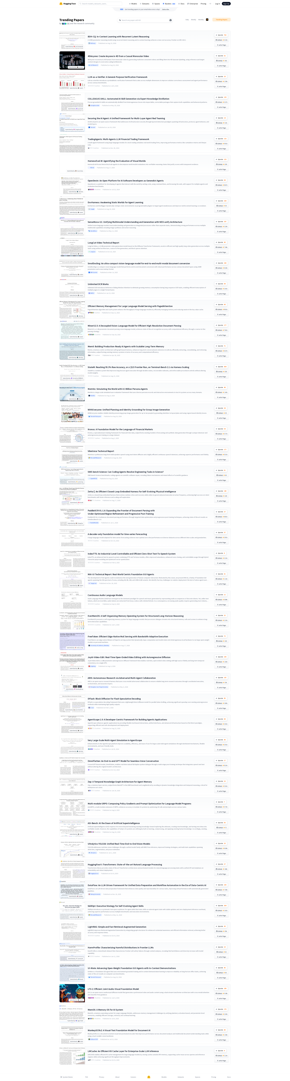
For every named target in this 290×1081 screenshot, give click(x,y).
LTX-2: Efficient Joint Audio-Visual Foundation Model (113, 989)
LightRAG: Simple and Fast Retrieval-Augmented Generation (117, 926)
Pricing (203, 4)
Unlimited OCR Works (98, 284)
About (117, 1077)
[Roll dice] (170, 20)
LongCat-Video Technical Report (103, 242)
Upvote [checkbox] (222, 35)
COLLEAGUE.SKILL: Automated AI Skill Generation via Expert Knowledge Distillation (128, 98)
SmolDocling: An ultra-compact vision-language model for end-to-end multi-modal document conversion (139, 263)
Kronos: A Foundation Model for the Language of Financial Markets (120, 429)
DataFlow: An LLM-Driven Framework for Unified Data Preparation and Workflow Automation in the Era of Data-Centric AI (147, 885)
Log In (217, 4)
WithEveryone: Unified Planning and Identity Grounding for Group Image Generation (129, 409)
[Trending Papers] (207, 19)
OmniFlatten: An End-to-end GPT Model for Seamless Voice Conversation (123, 761)
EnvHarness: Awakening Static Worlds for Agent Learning (115, 202)
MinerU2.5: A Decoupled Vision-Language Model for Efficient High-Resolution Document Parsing (134, 325)
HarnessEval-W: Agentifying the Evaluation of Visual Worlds (117, 160)
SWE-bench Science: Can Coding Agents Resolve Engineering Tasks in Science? (126, 471)
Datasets (145, 4)
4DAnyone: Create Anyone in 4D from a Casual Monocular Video (118, 56)
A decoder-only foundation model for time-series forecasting (117, 534)
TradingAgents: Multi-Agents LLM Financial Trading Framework (118, 139)
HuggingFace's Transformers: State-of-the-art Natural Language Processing (125, 864)
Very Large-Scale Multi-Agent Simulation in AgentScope (115, 740)
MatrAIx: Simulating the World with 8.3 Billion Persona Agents (118, 388)
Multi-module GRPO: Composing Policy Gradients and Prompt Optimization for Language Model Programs (139, 803)
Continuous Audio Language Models (105, 595)
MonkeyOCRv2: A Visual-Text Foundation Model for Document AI (119, 1030)
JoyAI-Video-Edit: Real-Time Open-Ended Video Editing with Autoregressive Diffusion (129, 657)
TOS (86, 1077)
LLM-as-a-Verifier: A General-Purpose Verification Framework (117, 77)
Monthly (201, 20)
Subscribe (165, 9)
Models (134, 4)
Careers (133, 1077)
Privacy (101, 1077)
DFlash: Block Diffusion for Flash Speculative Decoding (114, 698)
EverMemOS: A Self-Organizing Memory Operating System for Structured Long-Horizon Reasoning (136, 615)
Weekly (193, 20)
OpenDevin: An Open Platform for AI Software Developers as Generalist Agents (126, 180)
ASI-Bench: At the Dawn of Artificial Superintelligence (114, 823)
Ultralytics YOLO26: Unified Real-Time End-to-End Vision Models (119, 843)
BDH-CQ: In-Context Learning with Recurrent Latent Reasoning (118, 36)
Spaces (157, 4)
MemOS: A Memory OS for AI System (105, 1009)
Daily (187, 20)
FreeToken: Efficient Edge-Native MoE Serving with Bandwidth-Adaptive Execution (128, 636)
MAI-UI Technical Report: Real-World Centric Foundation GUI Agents (121, 574)
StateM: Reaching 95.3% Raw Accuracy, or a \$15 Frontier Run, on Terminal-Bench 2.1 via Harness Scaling (138, 367)
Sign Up (226, 4)
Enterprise (194, 4)
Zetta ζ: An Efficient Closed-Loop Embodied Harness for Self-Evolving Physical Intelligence (132, 491)
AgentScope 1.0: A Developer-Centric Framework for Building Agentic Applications (127, 719)
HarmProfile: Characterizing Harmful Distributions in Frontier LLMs (121, 947)
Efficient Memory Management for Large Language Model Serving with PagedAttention (130, 306)
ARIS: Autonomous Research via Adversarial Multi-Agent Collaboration (122, 677)
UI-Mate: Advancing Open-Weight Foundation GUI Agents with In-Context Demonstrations (132, 968)
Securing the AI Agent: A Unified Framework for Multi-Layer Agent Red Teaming (126, 118)
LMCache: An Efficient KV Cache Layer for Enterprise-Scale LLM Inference (123, 1051)
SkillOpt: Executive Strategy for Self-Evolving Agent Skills (116, 905)
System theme (68, 1077)
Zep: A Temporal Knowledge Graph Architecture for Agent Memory (120, 781)
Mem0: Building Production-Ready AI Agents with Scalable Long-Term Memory (126, 346)
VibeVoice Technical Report (101, 451)
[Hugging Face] (148, 1077)
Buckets (170, 4)
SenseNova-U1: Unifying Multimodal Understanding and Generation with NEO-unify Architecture (135, 221)
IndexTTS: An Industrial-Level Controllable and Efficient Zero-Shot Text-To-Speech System (132, 553)
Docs (182, 4)
